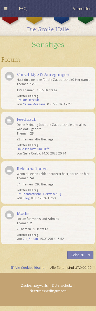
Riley (26, 198)
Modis (23, 213)
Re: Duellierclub (28, 100)
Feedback (26, 119)
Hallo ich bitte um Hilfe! (33, 149)
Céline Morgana (34, 104)
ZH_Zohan (30, 239)
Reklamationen (32, 168)
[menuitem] (22, 9)
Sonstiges (48, 45)
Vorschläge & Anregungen (43, 74)
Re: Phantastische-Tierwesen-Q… (40, 194)
